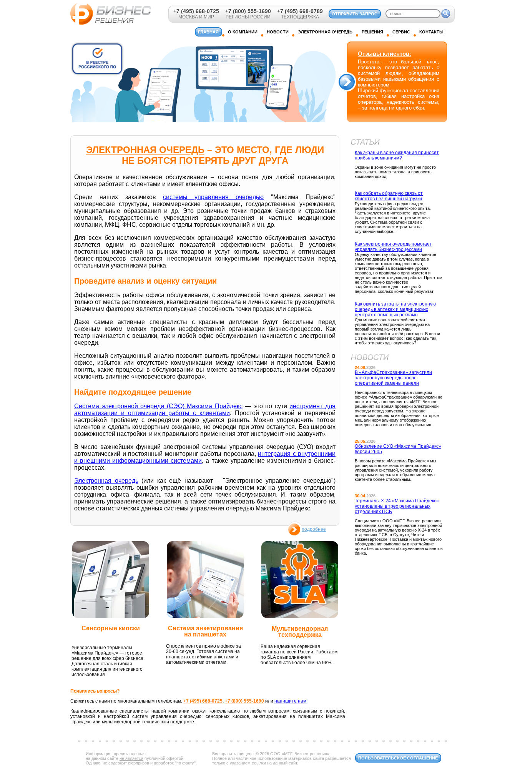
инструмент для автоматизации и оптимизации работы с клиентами (205, 409)
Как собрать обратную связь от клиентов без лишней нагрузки (389, 196)
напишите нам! (290, 701)
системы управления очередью (213, 197)
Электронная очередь (106, 480)
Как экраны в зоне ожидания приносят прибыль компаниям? (397, 155)
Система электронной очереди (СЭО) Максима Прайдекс (158, 406)
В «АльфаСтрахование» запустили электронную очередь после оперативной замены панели (393, 378)
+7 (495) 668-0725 (196, 11)
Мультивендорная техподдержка (300, 631)
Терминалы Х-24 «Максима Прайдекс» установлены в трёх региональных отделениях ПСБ (397, 506)
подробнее (314, 529)
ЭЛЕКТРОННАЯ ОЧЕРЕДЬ (145, 150)
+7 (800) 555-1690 (248, 11)
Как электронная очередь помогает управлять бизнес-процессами (393, 246)
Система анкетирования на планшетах (205, 631)
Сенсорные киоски (110, 628)
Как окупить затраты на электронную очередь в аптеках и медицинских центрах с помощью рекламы (395, 309)
